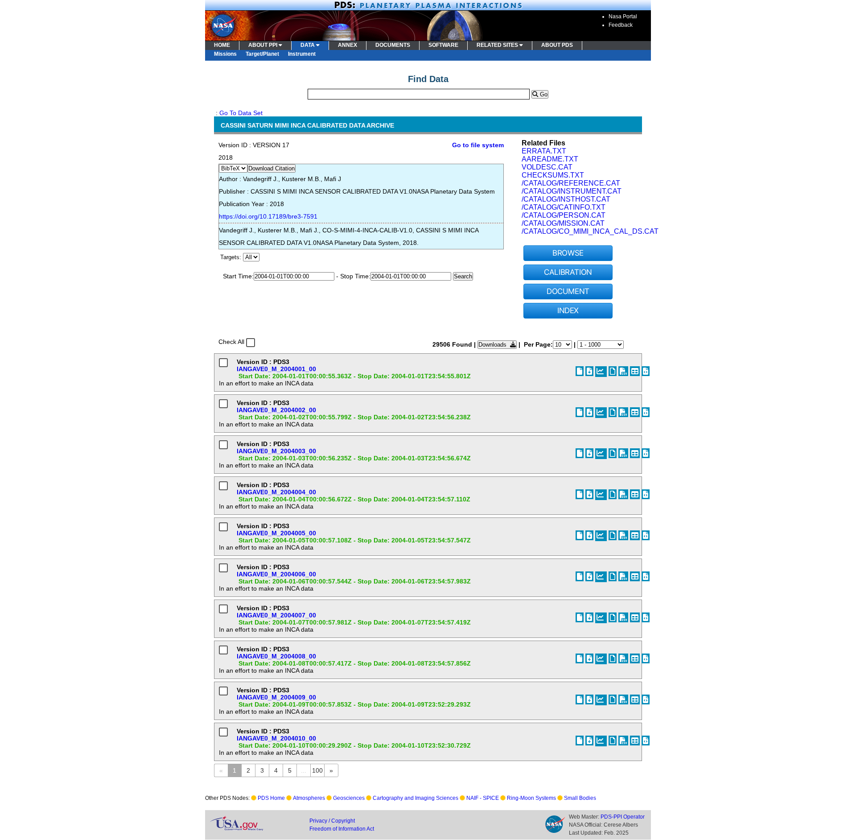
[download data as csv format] (623, 371)
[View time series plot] (601, 371)
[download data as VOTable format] (646, 371)
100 (317, 770)
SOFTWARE (443, 45)
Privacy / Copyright (332, 821)
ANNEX (347, 45)
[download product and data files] (589, 371)
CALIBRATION (568, 272)
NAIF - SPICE (482, 798)
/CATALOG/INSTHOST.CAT (566, 199)
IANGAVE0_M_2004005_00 (276, 533)
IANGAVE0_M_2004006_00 (276, 574)
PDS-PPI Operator (623, 817)
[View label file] (580, 371)
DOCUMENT (568, 291)
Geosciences (349, 798)
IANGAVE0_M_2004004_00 (276, 492)
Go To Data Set (241, 112)
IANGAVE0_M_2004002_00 (276, 410)
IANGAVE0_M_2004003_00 (276, 451)
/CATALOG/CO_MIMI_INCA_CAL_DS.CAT (590, 231)
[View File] (613, 371)
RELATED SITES (498, 45)
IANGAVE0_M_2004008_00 (276, 656)
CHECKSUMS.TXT (553, 175)
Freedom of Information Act (341, 829)
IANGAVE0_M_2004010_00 (276, 738)
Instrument (302, 54)
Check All (231, 341)
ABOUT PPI (263, 45)
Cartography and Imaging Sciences (415, 798)
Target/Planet (262, 54)
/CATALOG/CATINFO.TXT (563, 207)
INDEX (568, 310)
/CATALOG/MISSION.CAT (563, 223)
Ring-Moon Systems (531, 798)
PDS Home (271, 798)
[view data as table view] (635, 371)
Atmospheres (309, 798)
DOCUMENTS (392, 45)
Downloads (494, 344)
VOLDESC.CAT (547, 167)
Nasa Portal (623, 16)
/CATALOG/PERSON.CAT (563, 215)
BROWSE (568, 252)
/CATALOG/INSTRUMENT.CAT (571, 191)
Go (542, 94)
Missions (225, 54)
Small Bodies (580, 798)
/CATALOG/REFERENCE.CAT (571, 183)
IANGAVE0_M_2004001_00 (276, 368)
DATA (308, 45)
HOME (222, 45)
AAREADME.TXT (550, 159)
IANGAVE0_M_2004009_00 (276, 697)
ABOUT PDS (557, 45)
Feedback (621, 25)
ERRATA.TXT (544, 151)
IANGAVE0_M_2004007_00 (276, 615)
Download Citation (271, 168)
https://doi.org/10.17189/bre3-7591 (268, 216)
